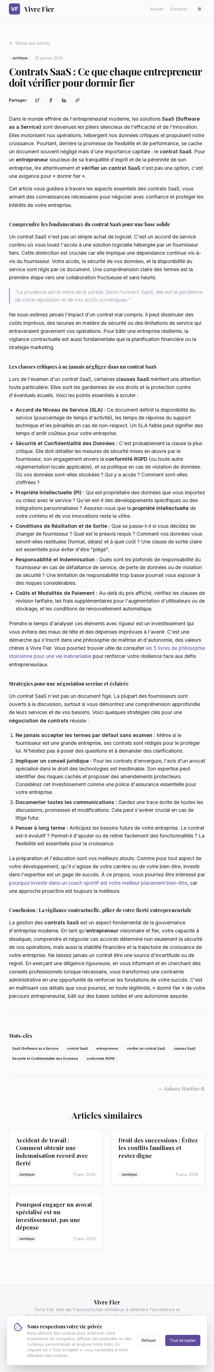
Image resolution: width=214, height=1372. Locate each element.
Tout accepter (183, 1340)
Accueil (157, 8)
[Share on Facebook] (50, 100)
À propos (178, 8)
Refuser (149, 1340)
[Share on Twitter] (37, 100)
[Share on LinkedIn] (64, 100)
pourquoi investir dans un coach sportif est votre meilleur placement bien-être (98, 883)
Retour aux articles (33, 43)
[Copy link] (77, 100)
